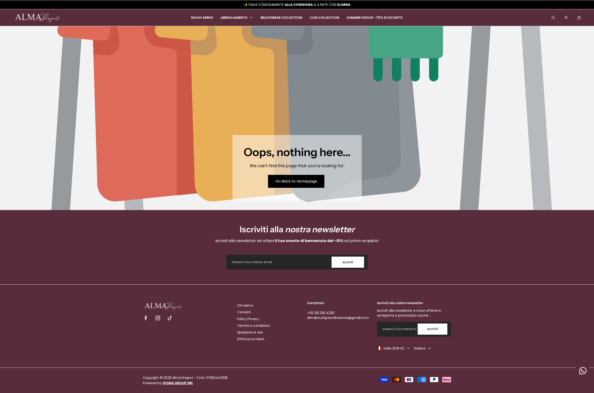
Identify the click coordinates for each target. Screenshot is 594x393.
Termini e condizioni (253, 325)
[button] (579, 17)
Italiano (420, 348)
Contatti (244, 312)
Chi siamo (245, 305)
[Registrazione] (566, 17)
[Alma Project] (37, 18)
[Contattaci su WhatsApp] (582, 370)
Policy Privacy (248, 319)
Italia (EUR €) (394, 348)
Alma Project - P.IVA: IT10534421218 (200, 377)
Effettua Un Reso (250, 339)
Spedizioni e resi (250, 332)
